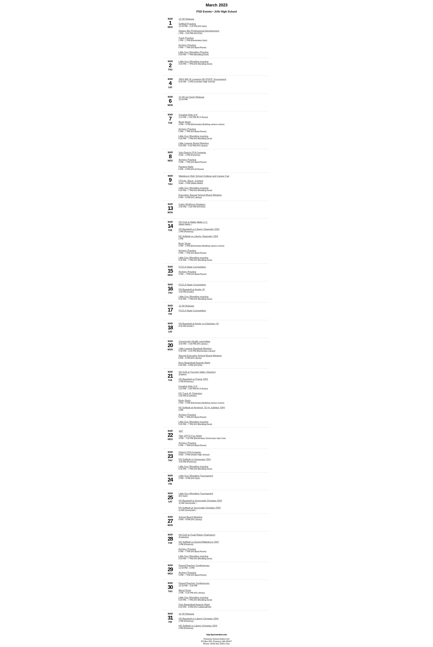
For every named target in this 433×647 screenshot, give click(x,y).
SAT (181, 431)
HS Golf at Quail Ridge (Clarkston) (197, 534)
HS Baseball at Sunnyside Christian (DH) (200, 500)
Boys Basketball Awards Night (194, 362)
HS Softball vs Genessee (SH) (195, 459)
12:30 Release (186, 19)
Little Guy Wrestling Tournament (196, 475)
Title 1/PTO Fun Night (190, 435)
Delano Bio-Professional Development (199, 30)
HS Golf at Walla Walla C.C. (193, 222)
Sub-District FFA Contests (192, 152)
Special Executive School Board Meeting (200, 355)
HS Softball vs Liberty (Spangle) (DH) (198, 236)
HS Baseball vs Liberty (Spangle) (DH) (199, 229)
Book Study (185, 121)
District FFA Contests (190, 452)
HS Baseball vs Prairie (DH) (193, 379)
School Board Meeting (190, 517)
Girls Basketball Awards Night (194, 604)
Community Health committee (194, 341)
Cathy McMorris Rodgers (192, 204)
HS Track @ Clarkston (190, 393)
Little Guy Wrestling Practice (193, 52)
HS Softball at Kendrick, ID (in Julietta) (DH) (201, 407)
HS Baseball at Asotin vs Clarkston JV (199, 323)
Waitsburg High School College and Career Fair (204, 176)
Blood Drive (185, 590)
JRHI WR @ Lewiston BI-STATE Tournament (202, 79)
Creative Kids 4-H (188, 114)
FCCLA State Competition (192, 267)
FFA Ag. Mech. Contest (191, 180)
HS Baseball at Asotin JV (192, 289)
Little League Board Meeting (193, 143)
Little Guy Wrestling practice (194, 61)
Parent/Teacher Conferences (194, 565)
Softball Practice (187, 23)
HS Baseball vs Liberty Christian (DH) (199, 618)
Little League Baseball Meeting (195, 348)
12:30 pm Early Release (191, 97)
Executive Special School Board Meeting (200, 195)
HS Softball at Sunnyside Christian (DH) (199, 507)
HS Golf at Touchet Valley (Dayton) (197, 372)
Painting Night (185, 166)
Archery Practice (187, 45)
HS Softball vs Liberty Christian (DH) (198, 625)
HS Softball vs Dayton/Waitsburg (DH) (199, 542)
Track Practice (186, 38)
